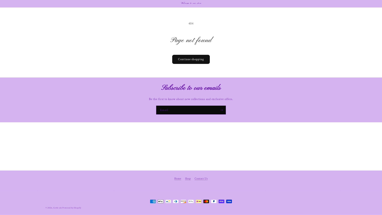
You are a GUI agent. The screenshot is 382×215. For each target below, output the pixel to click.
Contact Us (201, 178)
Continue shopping (191, 59)
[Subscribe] (221, 110)
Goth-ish (57, 207)
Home (177, 178)
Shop (188, 178)
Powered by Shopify (71, 207)
